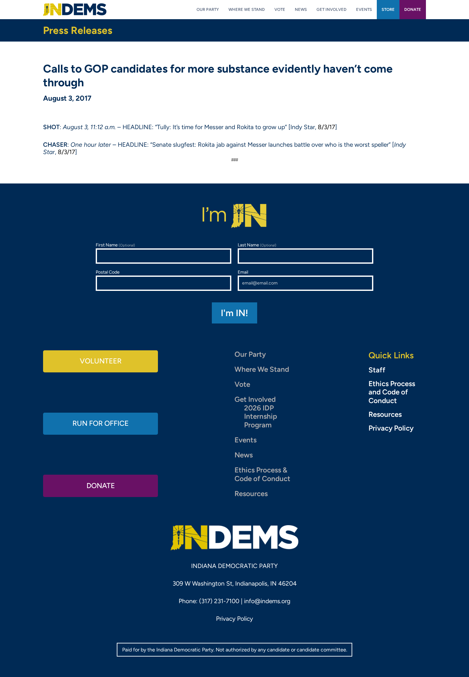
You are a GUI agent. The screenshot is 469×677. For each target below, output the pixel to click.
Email (243, 272)
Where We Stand (261, 369)
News (243, 455)
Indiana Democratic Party (75, 9)
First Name (115, 245)
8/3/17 (326, 127)
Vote (242, 384)
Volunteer (101, 361)
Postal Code (108, 272)
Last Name (257, 245)
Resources (251, 493)
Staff (376, 370)
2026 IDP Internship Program (260, 417)
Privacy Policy (390, 428)
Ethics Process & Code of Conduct (262, 474)
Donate (100, 485)
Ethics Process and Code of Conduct (391, 392)
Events (245, 440)
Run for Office (100, 423)
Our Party (250, 354)
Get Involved (255, 399)
